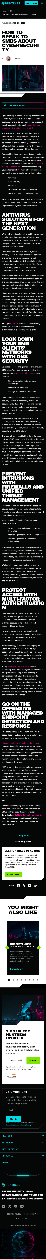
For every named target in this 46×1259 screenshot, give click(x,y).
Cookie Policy (30, 1214)
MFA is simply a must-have (19, 666)
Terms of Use (22, 1218)
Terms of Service (12, 1069)
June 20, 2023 (18, 23)
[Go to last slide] (7, 947)
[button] (31, 3)
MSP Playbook (23, 841)
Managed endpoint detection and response (20, 743)
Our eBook (14, 323)
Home (4, 11)
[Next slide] (39, 947)
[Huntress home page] (22, 1185)
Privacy (10, 1077)
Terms (14, 1077)
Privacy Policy (26, 1069)
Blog (11, 11)
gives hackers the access (25, 373)
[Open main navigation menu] (42, 3)
